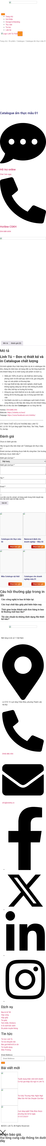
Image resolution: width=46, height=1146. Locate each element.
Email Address (7, 1055)
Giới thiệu (9, 19)
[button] (23, 599)
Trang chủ (9, 16)
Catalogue (20, 41)
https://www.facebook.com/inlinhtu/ (21, 415)
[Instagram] (25, 1001)
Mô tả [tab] (5, 343)
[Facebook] (25, 869)
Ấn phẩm (12, 41)
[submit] (3, 1063)
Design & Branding (13, 22)
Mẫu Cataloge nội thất (10, 576)
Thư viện (9, 25)
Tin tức (8, 27)
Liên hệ (8, 30)
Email (2, 486)
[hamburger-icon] (3, 14)
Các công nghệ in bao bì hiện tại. (17, 599)
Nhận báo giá (15, 547)
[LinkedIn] (25, 956)
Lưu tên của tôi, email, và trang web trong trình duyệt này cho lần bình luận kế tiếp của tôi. (21, 498)
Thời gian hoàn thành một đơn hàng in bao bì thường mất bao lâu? (22, 610)
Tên (2, 478)
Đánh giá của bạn (7, 458)
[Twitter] (25, 910)
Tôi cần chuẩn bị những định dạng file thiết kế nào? (22, 617)
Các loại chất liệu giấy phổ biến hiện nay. (21, 604)
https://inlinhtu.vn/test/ (16, 412)
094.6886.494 (11, 410)
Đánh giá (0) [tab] (16, 343)
